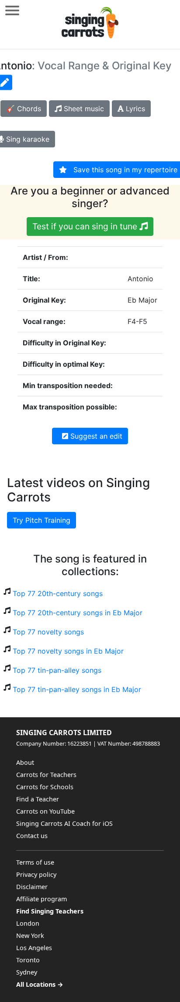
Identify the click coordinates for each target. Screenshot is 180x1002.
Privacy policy (36, 874)
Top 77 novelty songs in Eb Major (68, 651)
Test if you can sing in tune (85, 226)
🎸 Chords (23, 108)
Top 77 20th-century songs (58, 593)
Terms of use (35, 862)
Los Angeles (34, 948)
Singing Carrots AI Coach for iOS (64, 823)
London (27, 923)
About (25, 762)
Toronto (28, 960)
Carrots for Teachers (46, 774)
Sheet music (83, 108)
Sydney (26, 972)
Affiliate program (41, 899)
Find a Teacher (37, 799)
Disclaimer (32, 887)
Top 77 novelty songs (48, 631)
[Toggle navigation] (12, 10)
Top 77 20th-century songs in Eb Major (77, 612)
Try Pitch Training (41, 520)
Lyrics (134, 108)
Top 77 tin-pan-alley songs (57, 670)
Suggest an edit (95, 436)
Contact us (32, 836)
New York (30, 935)
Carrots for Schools (44, 787)
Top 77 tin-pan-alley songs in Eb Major (77, 689)
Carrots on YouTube (45, 811)
